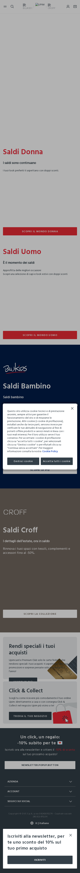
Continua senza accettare (72, 408)
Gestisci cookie (23, 461)
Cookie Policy (50, 451)
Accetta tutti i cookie (57, 461)
